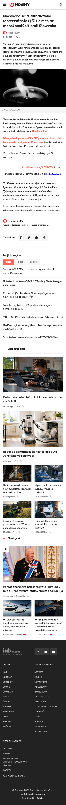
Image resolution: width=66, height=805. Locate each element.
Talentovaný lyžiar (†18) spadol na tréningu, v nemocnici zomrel (27, 307)
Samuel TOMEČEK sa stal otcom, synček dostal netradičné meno (28, 271)
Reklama (7, 749)
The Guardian (39, 131)
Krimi (37, 717)
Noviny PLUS (41, 682)
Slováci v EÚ (41, 732)
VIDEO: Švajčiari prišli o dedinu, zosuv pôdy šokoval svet (33, 317)
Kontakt (7, 754)
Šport (6, 697)
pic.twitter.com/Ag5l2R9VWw (37, 167)
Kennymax (40, 794)
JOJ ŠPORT (8, 682)
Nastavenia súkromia (13, 776)
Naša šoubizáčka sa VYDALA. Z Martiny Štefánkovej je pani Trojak (32, 283)
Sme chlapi (8, 712)
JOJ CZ (6, 687)
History (7, 722)
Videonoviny (41, 687)
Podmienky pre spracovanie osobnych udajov (15, 762)
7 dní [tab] (21, 262)
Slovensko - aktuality (46, 707)
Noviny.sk (39, 672)
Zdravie (7, 717)
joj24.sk (39, 677)
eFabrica (40, 798)
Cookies (7, 770)
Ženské (6, 702)
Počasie (7, 727)
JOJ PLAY (7, 677)
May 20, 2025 (53, 174)
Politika (39, 722)
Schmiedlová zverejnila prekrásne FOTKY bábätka (30, 337)
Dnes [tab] (9, 262)
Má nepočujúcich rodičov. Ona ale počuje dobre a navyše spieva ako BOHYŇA (29, 295)
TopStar (7, 707)
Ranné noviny (42, 692)
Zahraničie (40, 712)
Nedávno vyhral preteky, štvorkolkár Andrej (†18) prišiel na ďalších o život (33, 327)
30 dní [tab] (33, 262)
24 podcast (40, 702)
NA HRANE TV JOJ (43, 697)
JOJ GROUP (8, 692)
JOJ (5, 672)
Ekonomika (40, 727)
